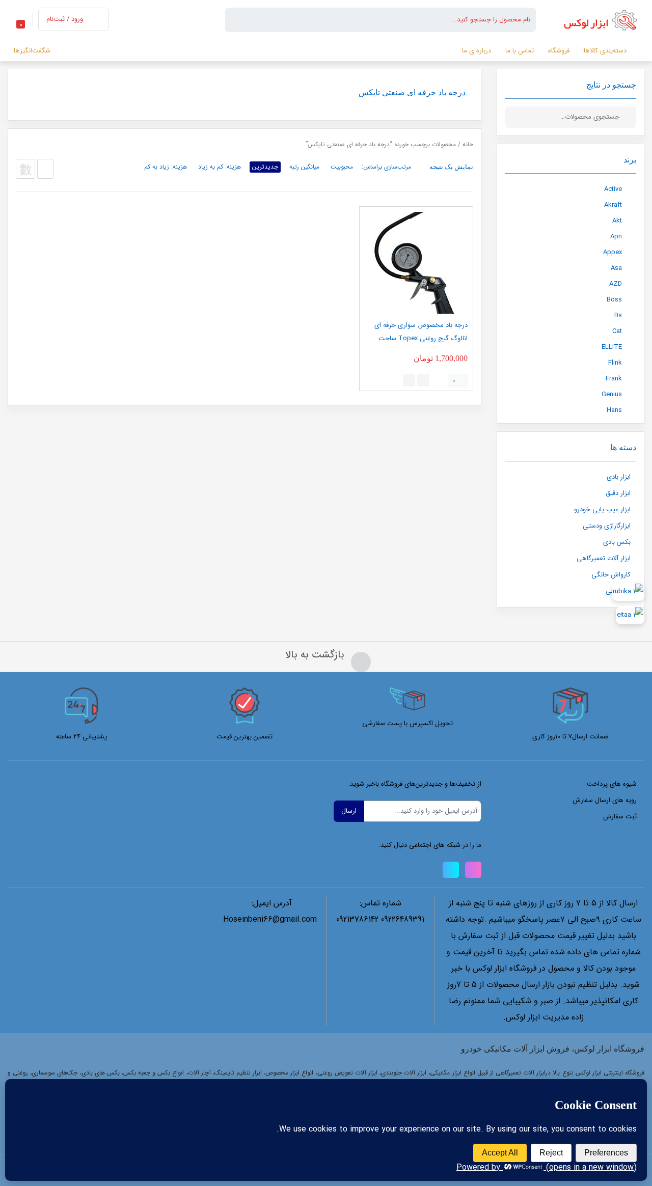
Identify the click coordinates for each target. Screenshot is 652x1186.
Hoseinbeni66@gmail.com (270, 919)
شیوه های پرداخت (612, 784)
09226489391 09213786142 (380, 919)
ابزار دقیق (618, 493)
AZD (615, 284)
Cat (617, 331)
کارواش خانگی (611, 574)
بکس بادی (617, 542)
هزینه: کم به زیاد (219, 167)
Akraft (613, 205)
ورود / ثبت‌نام (64, 19)
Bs (618, 315)
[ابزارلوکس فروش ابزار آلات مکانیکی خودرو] (602, 19)
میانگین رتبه (304, 167)
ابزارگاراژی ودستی (607, 525)
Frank (614, 378)
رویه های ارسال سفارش (605, 800)
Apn (616, 236)
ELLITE (612, 347)
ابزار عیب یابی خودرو (602, 509)
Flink (615, 362)
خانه (468, 144)
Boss (614, 299)
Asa (616, 268)
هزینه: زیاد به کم (165, 167)
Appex (612, 252)
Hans (614, 410)
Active (613, 189)
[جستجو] (628, 117)
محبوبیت (342, 167)
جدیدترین (265, 167)
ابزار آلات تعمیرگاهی (604, 558)
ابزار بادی (619, 477)
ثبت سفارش (620, 816)
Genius (612, 394)
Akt (617, 220)
